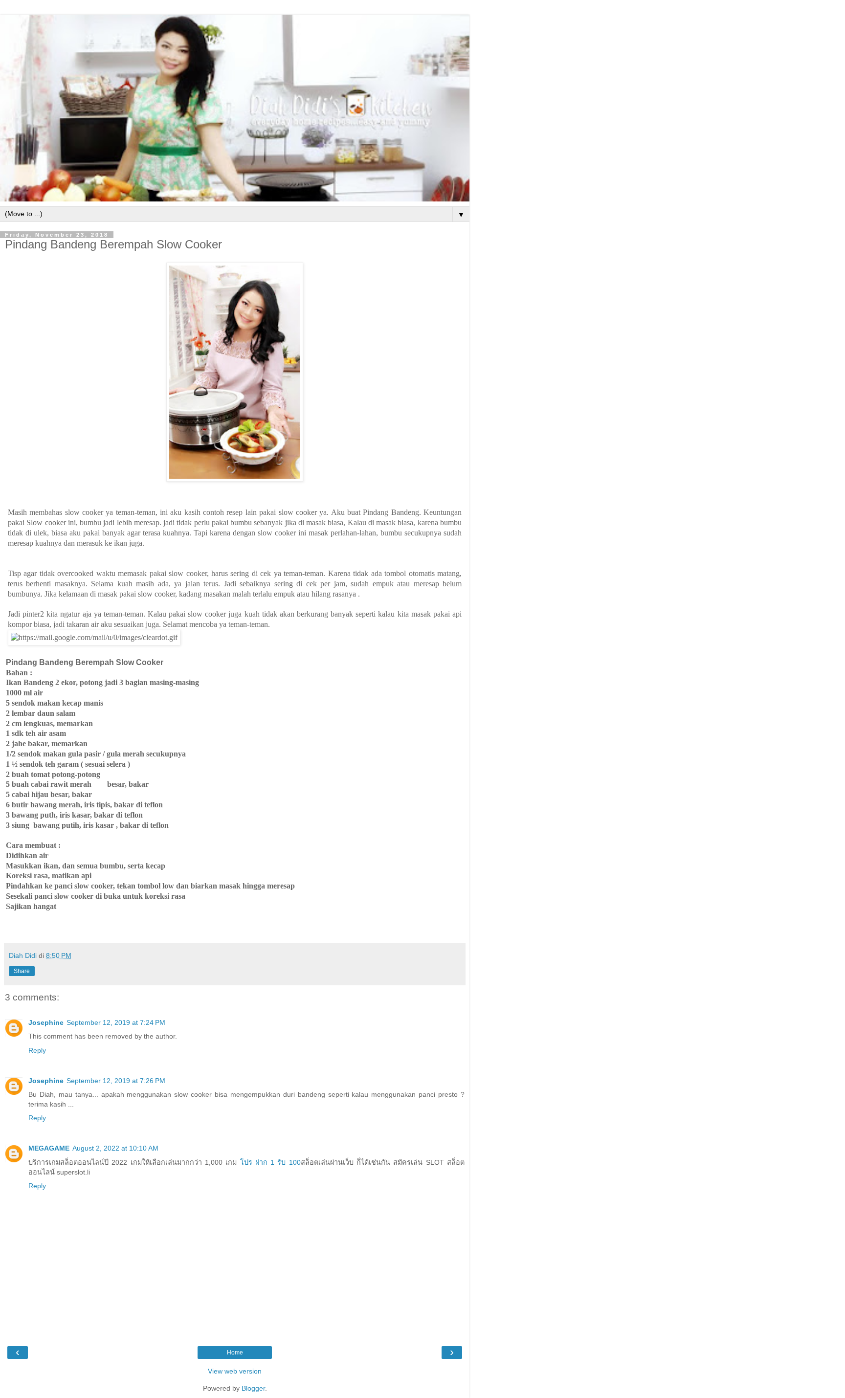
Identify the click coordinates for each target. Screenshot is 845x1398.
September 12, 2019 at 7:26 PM (116, 1081)
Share (22, 971)
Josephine (46, 1022)
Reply (37, 1050)
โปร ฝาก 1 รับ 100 (269, 1162)
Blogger (253, 1388)
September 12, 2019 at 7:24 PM (116, 1022)
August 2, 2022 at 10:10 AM (115, 1148)
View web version (235, 1371)
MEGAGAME (48, 1148)
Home (235, 1352)
